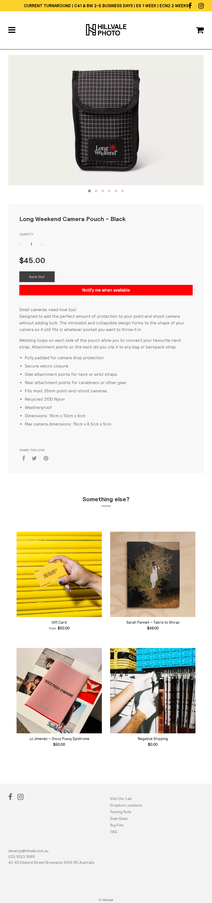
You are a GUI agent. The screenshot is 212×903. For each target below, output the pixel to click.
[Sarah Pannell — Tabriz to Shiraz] (152, 574)
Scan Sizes (119, 818)
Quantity (26, 234)
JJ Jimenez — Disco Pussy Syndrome (59, 738)
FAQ (113, 832)
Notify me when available (106, 290)
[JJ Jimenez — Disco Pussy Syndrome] (59, 690)
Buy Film (116, 825)
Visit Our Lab (121, 798)
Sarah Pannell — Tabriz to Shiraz (152, 622)
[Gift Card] (59, 574)
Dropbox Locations (126, 805)
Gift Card (59, 622)
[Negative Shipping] (152, 690)
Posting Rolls (120, 812)
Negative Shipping (153, 738)
